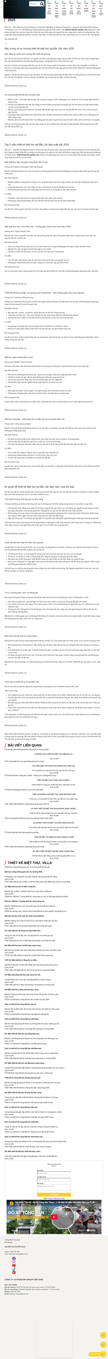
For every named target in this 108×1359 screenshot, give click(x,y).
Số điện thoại (41, 1177)
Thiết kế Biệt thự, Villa (30, 863)
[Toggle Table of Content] (6, 43)
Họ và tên (40, 1170)
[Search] (41, 3)
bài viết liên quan (25, 745)
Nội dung (40, 1183)
